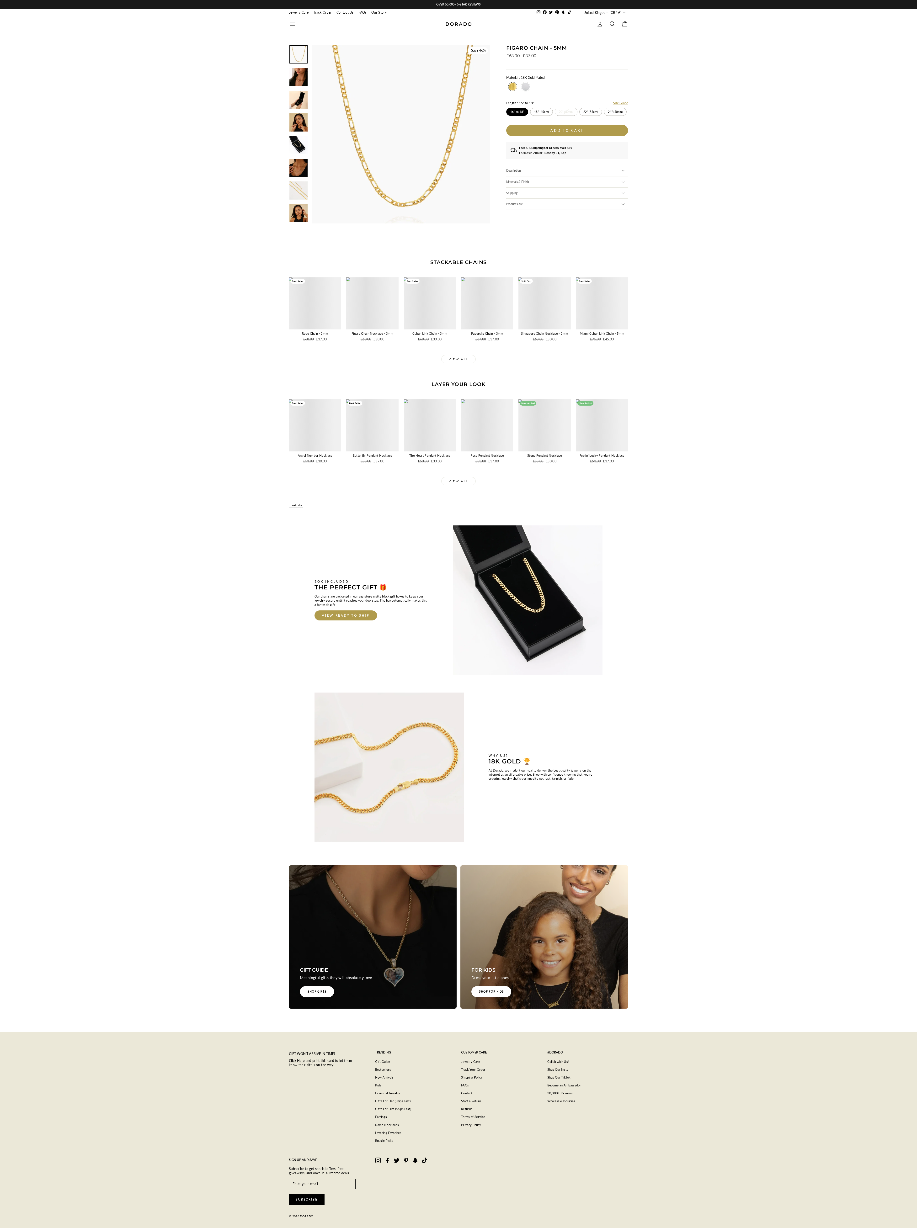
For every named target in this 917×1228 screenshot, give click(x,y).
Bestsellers (383, 1069)
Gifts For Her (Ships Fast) (393, 1101)
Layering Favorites (388, 1133)
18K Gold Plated (512, 86)
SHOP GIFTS (317, 991)
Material (525, 77)
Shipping (511, 193)
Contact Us (345, 12)
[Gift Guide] (373, 937)
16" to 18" (517, 112)
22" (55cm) (590, 112)
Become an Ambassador (564, 1085)
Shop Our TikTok (559, 1077)
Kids (378, 1085)
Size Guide (620, 103)
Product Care (514, 204)
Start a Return (471, 1101)
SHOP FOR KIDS (491, 991)
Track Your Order (473, 1069)
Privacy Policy (471, 1125)
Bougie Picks (384, 1141)
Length (520, 103)
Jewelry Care (299, 12)
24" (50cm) (615, 112)
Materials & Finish (517, 182)
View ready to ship (346, 615)
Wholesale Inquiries (561, 1101)
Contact (466, 1093)
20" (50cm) (566, 112)
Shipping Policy (472, 1077)
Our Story (379, 12)
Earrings (381, 1117)
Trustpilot (296, 505)
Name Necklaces (387, 1125)
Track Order (322, 12)
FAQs (362, 12)
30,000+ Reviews (560, 1093)
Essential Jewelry (387, 1093)
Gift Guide (382, 1062)
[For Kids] (544, 937)
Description (513, 170)
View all (458, 359)
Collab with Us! (558, 1062)
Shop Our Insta (558, 1069)
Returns (466, 1109)
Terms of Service (473, 1117)
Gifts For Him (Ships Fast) (393, 1109)
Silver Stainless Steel (525, 86)
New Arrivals (384, 1077)
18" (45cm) (541, 112)
